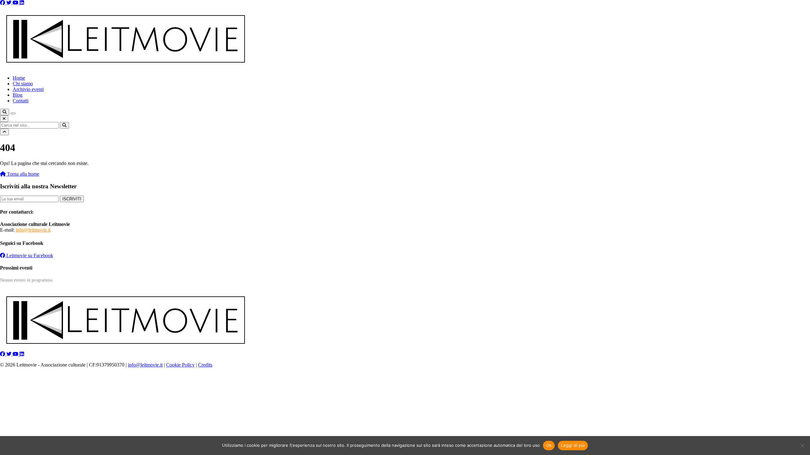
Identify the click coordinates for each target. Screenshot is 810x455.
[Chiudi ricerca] (4, 118)
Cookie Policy (180, 364)
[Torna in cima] (4, 132)
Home (19, 78)
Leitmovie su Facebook (29, 255)
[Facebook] (3, 2)
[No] (802, 445)
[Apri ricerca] (4, 112)
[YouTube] (16, 2)
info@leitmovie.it (33, 230)
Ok (549, 445)
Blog (17, 95)
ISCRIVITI (71, 199)
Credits (205, 364)
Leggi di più (573, 445)
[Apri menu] (13, 113)
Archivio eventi (28, 89)
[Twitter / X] (9, 2)
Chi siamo (23, 83)
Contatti (20, 100)
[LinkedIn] (22, 2)
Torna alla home (22, 174)
